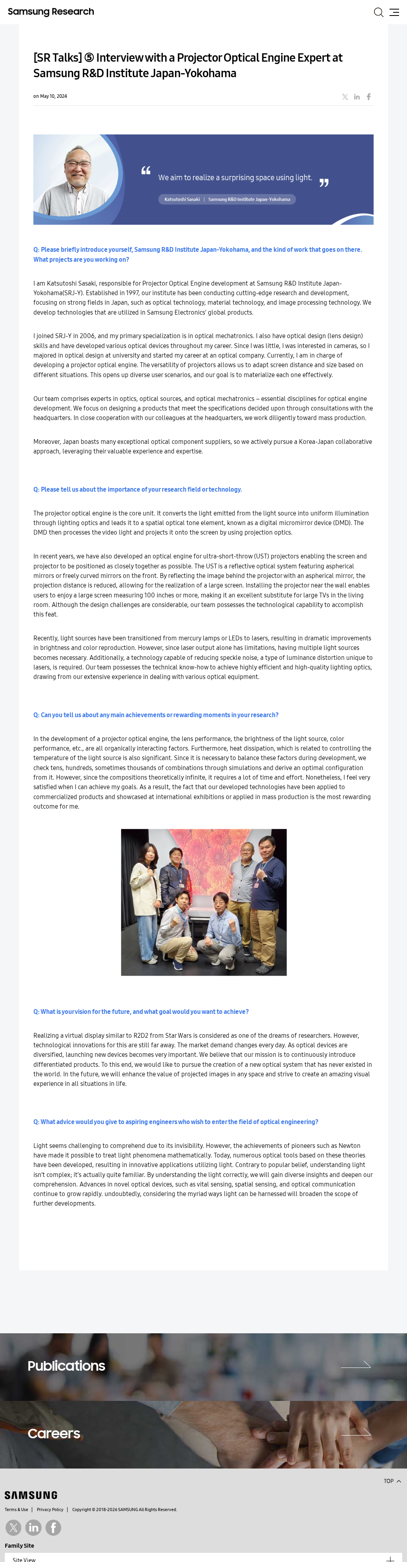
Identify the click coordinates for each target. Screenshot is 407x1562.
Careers (54, 1435)
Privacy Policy (50, 1509)
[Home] (51, 12)
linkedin (357, 96)
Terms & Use (16, 1509)
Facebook (53, 1527)
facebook (369, 96)
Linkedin (33, 1527)
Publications (66, 1367)
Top (392, 1480)
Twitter (13, 1527)
